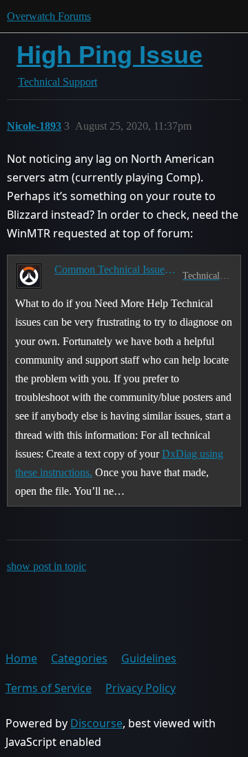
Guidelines (148, 658)
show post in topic (46, 566)
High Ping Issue (110, 55)
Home (21, 658)
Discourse (96, 723)
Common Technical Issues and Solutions (115, 269)
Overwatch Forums (49, 16)
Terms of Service (49, 688)
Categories (79, 658)
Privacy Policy (140, 688)
